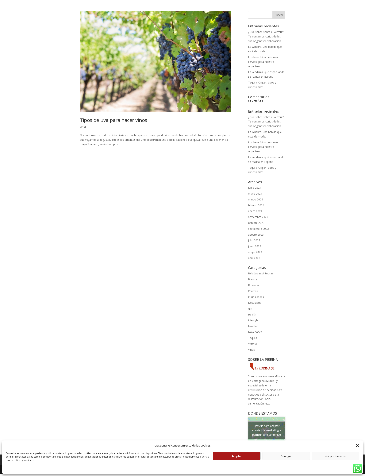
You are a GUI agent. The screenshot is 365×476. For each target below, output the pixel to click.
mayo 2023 (255, 252)
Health (252, 314)
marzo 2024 (255, 199)
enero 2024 (255, 211)
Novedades (255, 332)
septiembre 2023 (258, 228)
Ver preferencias (336, 456)
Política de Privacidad (39, 468)
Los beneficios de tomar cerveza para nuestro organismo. (263, 61)
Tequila (252, 338)
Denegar (286, 456)
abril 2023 (254, 258)
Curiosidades (256, 297)
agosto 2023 (256, 234)
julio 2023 (254, 240)
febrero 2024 (256, 205)
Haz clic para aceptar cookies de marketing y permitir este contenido (266, 430)
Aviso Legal (59, 468)
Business (253, 285)
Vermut (252, 344)
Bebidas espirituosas (261, 273)
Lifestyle (253, 320)
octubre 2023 (256, 223)
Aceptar (237, 456)
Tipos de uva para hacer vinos (113, 120)
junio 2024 (254, 187)
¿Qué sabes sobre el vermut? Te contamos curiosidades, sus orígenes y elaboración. (266, 36)
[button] (357, 445)
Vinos (83, 126)
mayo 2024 (255, 193)
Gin (250, 308)
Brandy (252, 279)
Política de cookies (16, 468)
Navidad (253, 326)
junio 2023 (254, 246)
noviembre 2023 (258, 217)
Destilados (254, 302)
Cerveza (253, 291)
